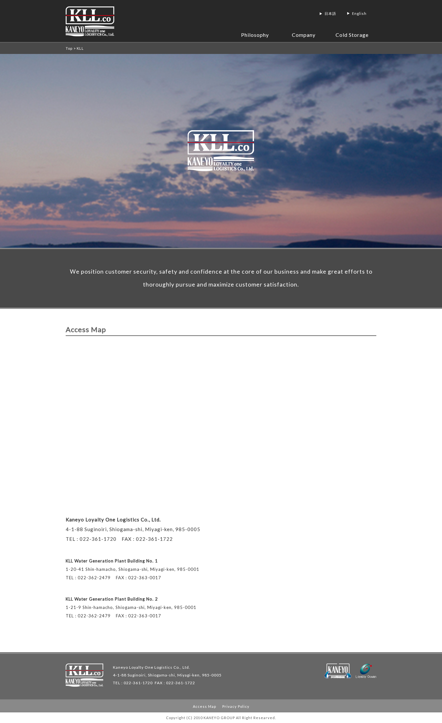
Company (303, 35)
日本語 (330, 13)
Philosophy (255, 35)
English (359, 13)
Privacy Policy (235, 706)
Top (69, 48)
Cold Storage (352, 35)
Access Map (204, 706)
